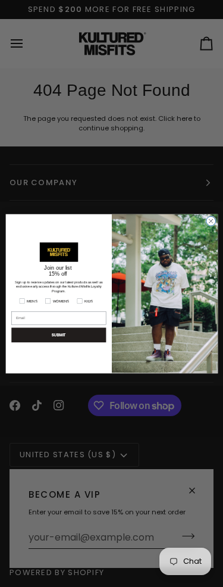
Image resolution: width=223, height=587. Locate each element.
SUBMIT (59, 335)
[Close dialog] (210, 221)
